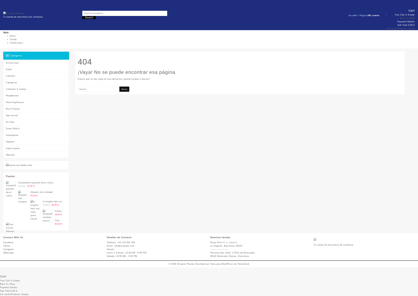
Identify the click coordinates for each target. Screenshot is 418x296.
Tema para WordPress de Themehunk (229, 264)
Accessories (12, 63)
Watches (10, 155)
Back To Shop (407, 18)
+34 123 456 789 (126, 242)
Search (89, 17)
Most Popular (13, 109)
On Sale (10, 122)
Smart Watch (13, 128)
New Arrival (12, 115)
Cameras (10, 76)
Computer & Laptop (16, 89)
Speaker (10, 142)
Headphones (12, 95)
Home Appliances (15, 102)
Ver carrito (391, 28)
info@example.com (124, 246)
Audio (9, 69)
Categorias (11, 82)
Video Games (13, 148)
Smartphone (12, 135)
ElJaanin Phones (186, 264)
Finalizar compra (406, 28)
